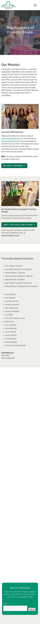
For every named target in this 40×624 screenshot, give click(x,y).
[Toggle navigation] (35, 5)
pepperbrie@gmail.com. (10, 235)
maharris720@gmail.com (10, 138)
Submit (32, 609)
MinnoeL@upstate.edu (10, 141)
